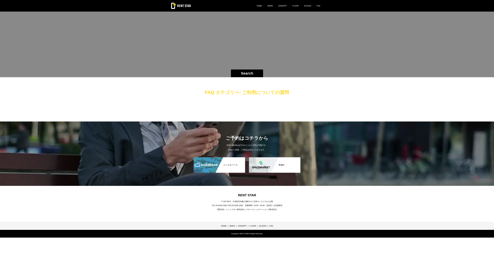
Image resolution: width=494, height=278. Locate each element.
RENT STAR (247, 195)
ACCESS (307, 6)
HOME (259, 6)
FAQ (318, 6)
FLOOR (295, 6)
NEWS (270, 6)
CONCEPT (282, 6)
